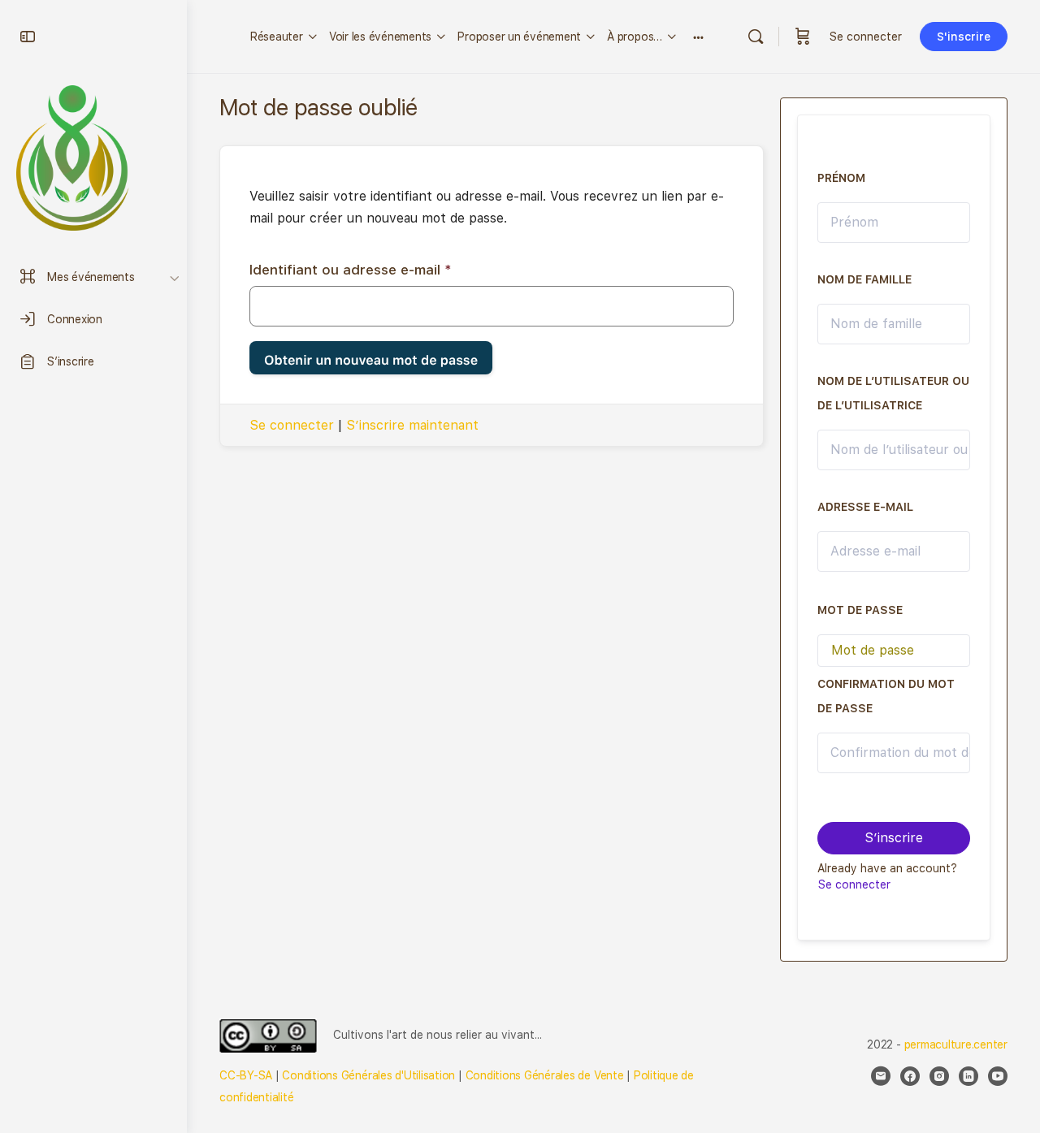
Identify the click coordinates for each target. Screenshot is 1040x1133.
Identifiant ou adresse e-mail (350, 270)
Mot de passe (860, 609)
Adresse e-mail (865, 506)
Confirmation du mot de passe (886, 696)
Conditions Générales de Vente (545, 1075)
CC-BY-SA (245, 1075)
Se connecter (866, 36)
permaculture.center (956, 1044)
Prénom (841, 177)
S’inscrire (893, 837)
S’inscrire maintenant (412, 425)
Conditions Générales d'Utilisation (368, 1075)
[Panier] (802, 36)
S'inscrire (963, 36)
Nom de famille (864, 279)
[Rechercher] (755, 36)
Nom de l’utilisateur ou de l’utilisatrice (893, 393)
